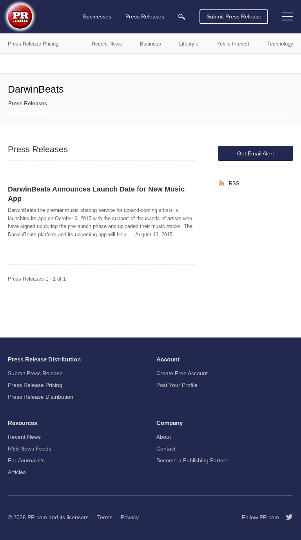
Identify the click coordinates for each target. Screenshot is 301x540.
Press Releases (27, 103)
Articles (17, 472)
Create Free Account (182, 373)
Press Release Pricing (35, 385)
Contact (166, 448)
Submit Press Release (234, 16)
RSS (234, 183)
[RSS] (223, 183)
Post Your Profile (177, 385)
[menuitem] (181, 16)
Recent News (24, 437)
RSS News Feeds (29, 448)
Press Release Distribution (40, 397)
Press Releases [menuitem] (144, 16)
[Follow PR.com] (286, 517)
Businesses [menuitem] (97, 16)
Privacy (130, 517)
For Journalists (26, 460)
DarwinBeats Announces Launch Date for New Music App (96, 193)
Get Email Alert (255, 153)
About (163, 437)
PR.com (37, 517)
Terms (104, 517)
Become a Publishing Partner (192, 460)
